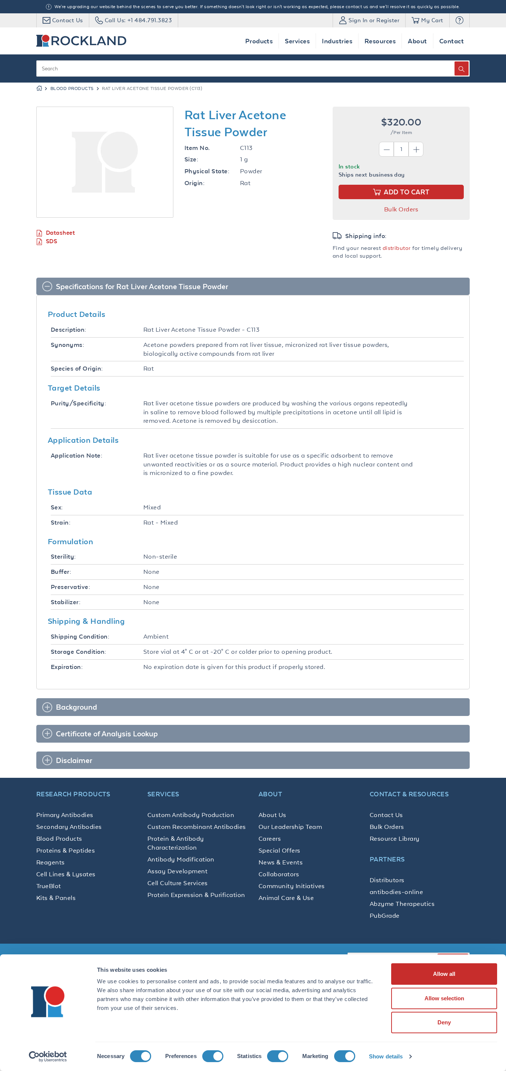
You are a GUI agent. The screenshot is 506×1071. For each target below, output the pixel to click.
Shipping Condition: (80, 636)
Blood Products (72, 88)
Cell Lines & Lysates (66, 874)
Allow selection (444, 998)
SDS (51, 241)
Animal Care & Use (286, 897)
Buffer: (61, 571)
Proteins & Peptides (65, 850)
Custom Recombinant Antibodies (196, 826)
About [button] (417, 41)
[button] (459, 20)
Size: (191, 159)
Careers (270, 838)
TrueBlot (48, 886)
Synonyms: (67, 344)
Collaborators (279, 874)
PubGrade (385, 915)
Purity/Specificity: (78, 403)
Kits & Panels (56, 897)
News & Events (281, 862)
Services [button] (297, 41)
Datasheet (60, 232)
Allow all (444, 974)
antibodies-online (396, 892)
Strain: (60, 522)
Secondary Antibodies (69, 826)
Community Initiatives (292, 886)
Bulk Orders (401, 209)
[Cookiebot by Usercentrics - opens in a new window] (48, 1056)
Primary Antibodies (64, 815)
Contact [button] (451, 41)
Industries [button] (337, 41)
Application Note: (76, 455)
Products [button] (259, 41)
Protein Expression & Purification (196, 894)
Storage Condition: (78, 651)
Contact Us (386, 815)
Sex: (57, 507)
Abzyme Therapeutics (402, 903)
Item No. (197, 147)
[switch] (212, 1056)
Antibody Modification (180, 859)
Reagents (50, 862)
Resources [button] (380, 41)
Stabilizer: (65, 602)
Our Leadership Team (290, 826)
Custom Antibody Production (190, 815)
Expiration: (67, 666)
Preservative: (70, 586)
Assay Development (177, 871)
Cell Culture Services (177, 883)
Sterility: (63, 556)
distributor (397, 248)
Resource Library (395, 838)
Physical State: (206, 171)
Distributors (387, 880)
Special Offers (279, 850)
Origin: (194, 183)
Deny (444, 1022)
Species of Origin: (77, 368)
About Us (272, 815)
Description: (68, 329)
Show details (386, 1056)
